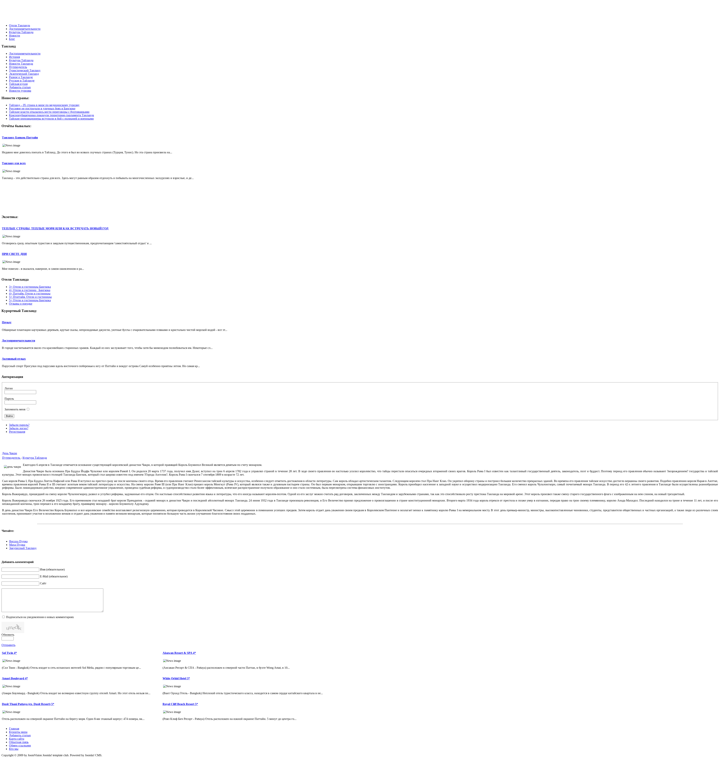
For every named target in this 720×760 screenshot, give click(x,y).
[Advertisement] (360, 12)
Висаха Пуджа (18, 541)
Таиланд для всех (14, 163)
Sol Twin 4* (9, 652)
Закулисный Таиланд (22, 548)
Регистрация (17, 431)
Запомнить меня (14, 409)
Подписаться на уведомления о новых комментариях (40, 617)
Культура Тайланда (34, 457)
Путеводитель (11, 457)
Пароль (9, 398)
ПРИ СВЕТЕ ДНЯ (14, 254)
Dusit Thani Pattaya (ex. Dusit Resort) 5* (28, 704)
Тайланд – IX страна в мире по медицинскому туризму (44, 105)
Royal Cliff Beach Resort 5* (180, 704)
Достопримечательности (18, 340)
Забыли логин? (18, 428)
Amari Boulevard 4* (15, 678)
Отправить (8, 645)
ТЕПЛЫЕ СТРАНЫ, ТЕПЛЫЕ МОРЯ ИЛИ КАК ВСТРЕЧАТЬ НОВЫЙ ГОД (55, 228)
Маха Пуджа (17, 544)
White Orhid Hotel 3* (176, 678)
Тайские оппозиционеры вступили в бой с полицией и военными (51, 118)
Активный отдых (14, 358)
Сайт (43, 583)
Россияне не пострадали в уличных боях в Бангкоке (42, 108)
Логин (8, 388)
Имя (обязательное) (52, 569)
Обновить (8, 634)
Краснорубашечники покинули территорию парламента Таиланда (51, 115)
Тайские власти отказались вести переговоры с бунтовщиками (49, 111)
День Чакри (9, 453)
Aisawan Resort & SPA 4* (179, 652)
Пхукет (6, 322)
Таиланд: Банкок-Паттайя (20, 137)
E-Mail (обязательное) (54, 576)
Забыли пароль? (19, 424)
